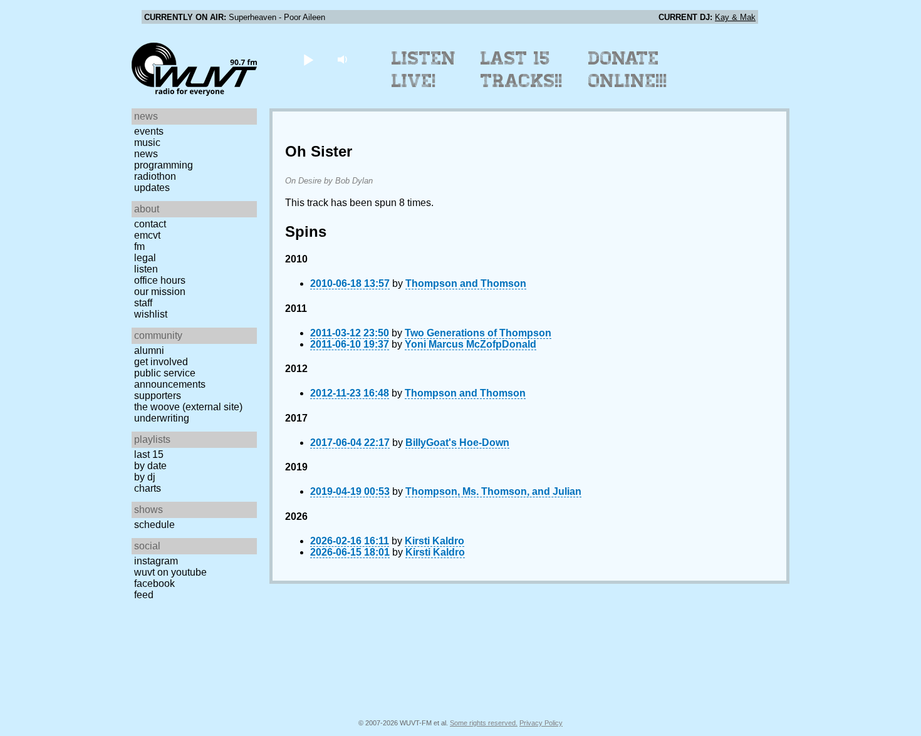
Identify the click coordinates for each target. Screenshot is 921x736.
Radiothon (155, 176)
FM (139, 246)
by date (150, 465)
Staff (143, 303)
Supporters (157, 395)
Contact (150, 224)
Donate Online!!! (627, 69)
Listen (146, 269)
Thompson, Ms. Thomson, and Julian (493, 491)
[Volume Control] (344, 59)
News (146, 153)
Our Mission (159, 291)
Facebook (154, 583)
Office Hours (159, 280)
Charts (147, 488)
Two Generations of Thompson (478, 333)
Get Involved (161, 361)
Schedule (154, 524)
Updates (152, 187)
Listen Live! (424, 69)
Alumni (149, 350)
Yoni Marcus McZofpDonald (470, 344)
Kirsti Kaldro (434, 541)
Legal (145, 257)
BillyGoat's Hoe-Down (457, 442)
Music (147, 142)
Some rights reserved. (484, 723)
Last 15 (149, 454)
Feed (144, 594)
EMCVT (147, 235)
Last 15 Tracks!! (522, 69)
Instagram (156, 561)
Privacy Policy (541, 723)
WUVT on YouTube (170, 572)
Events (149, 131)
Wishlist (150, 314)
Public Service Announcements (170, 379)
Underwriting (161, 418)
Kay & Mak (735, 17)
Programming (163, 165)
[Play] (308, 59)
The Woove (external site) (188, 407)
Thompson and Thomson (465, 283)
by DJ (144, 477)
